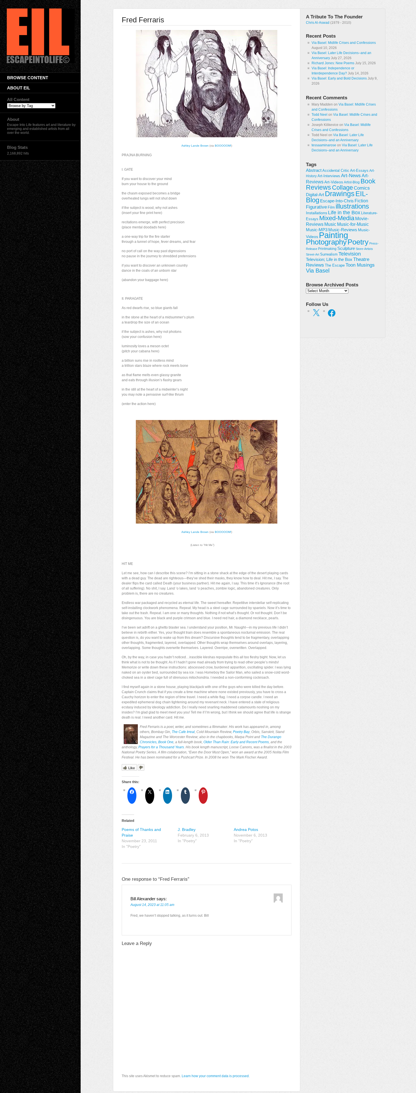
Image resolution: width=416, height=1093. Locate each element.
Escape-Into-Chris (337, 200)
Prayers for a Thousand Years (161, 747)
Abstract (313, 170)
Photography (326, 242)
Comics (362, 188)
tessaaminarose (324, 145)
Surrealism (329, 254)
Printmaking (327, 249)
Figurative (316, 207)
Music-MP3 (316, 230)
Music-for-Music (353, 224)
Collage (342, 187)
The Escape (335, 265)
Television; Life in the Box (329, 259)
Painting (333, 235)
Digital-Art (315, 194)
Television (349, 254)
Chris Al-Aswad (317, 23)
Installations (316, 213)
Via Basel (317, 270)
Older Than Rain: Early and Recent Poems (236, 742)
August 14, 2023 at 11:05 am (152, 905)
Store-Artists (364, 248)
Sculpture (346, 248)
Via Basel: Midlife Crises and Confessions (344, 43)
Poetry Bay (241, 732)
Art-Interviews (329, 176)
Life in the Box (344, 212)
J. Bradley (187, 829)
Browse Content (27, 77)
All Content (18, 99)
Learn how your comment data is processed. (216, 1076)
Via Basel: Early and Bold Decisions (339, 78)
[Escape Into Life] (41, 62)
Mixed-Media (336, 218)
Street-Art (312, 254)
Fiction (361, 200)
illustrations (352, 206)
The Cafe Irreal (183, 732)
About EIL (18, 87)
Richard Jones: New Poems (333, 63)
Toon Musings (360, 265)
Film (331, 207)
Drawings (340, 194)
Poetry (358, 242)
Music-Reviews (342, 229)
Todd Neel (319, 115)
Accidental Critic (335, 170)
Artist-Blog (352, 182)
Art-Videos (333, 182)
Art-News (351, 175)
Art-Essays (359, 171)
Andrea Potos (246, 829)
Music (330, 224)
